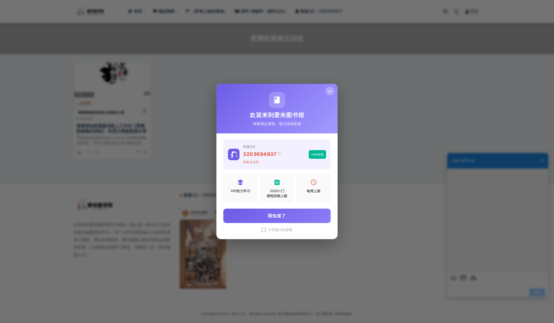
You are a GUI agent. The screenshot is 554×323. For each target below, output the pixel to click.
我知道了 (277, 215)
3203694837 (259, 154)
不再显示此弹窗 (280, 230)
